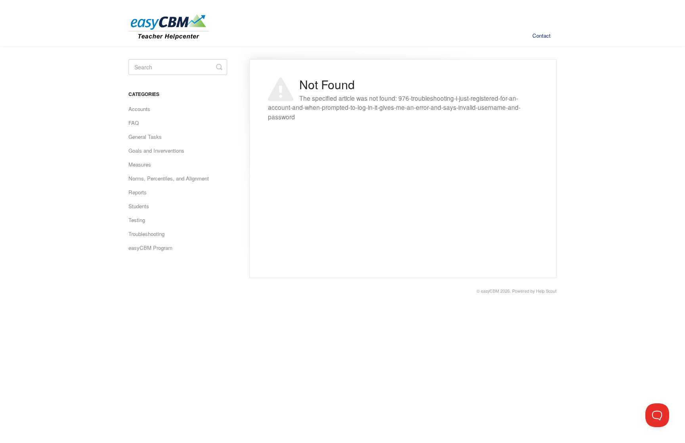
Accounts (139, 109)
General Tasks (145, 136)
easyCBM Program (150, 247)
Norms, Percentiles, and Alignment (168, 178)
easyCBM (490, 291)
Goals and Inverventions (156, 150)
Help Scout (546, 291)
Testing (136, 220)
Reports (137, 192)
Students (138, 206)
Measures (139, 164)
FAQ (133, 123)
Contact (541, 35)
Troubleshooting (146, 234)
